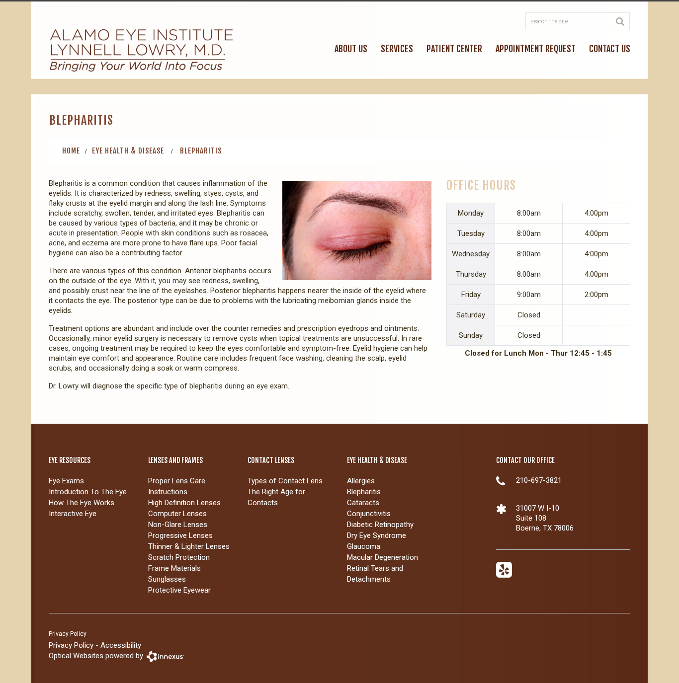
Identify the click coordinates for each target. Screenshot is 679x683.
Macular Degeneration (382, 557)
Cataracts (363, 502)
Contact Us (609, 48)
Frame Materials (174, 568)
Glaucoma (363, 546)
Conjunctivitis (369, 513)
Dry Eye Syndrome (376, 535)
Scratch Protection (179, 557)
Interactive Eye (72, 513)
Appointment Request (536, 48)
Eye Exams (66, 480)
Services (397, 48)
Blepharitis (364, 491)
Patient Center (454, 48)
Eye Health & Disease (128, 150)
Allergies (361, 480)
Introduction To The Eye (88, 491)
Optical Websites (76, 656)
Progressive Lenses (180, 535)
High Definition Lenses (184, 502)
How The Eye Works (81, 502)
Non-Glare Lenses (177, 524)
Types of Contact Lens (285, 480)
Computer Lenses (177, 513)
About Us (351, 48)
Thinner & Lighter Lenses (189, 546)
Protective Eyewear (179, 590)
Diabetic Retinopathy (380, 524)
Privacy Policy (67, 633)
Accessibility (120, 645)
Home (71, 150)
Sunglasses (167, 579)
